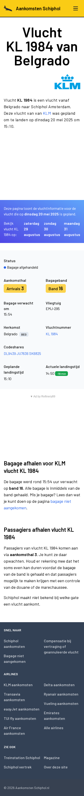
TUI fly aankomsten (20, 718)
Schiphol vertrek (18, 767)
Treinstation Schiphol (22, 757)
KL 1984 (52, 334)
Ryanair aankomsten (61, 694)
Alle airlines (53, 727)
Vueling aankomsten (61, 703)
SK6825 (35, 353)
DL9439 (10, 353)
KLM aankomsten (18, 684)
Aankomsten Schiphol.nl (32, 788)
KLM (47, 113)
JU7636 (22, 353)
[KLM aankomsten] (67, 81)
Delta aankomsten (59, 684)
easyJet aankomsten (21, 709)
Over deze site (56, 767)
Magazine (52, 757)
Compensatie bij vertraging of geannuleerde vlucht (61, 646)
